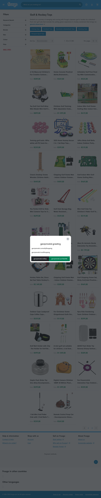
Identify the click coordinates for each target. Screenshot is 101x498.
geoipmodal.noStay (40, 259)
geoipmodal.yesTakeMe (59, 259)
